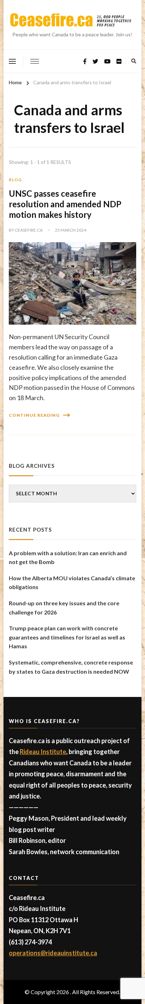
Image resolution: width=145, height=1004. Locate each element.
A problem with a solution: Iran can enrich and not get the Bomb (68, 557)
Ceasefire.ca (29, 230)
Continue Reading (34, 415)
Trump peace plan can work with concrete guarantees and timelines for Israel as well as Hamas (67, 637)
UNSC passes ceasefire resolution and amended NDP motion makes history (65, 204)
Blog (15, 179)
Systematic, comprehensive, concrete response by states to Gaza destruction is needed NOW (71, 667)
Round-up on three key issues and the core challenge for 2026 (64, 608)
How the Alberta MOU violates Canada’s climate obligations (72, 582)
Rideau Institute (43, 751)
